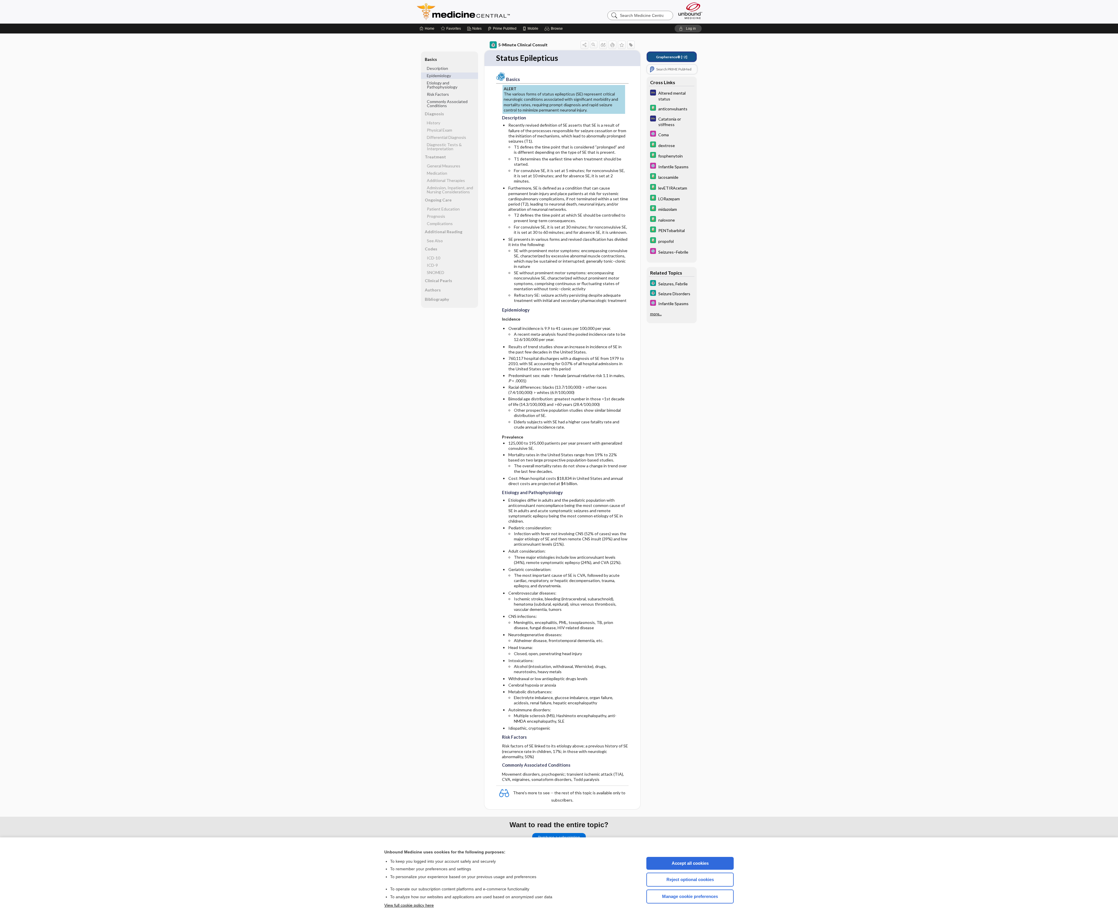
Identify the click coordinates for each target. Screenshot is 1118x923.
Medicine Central (489, 11)
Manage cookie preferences (690, 896)
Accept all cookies (690, 863)
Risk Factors (438, 94)
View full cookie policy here (409, 905)
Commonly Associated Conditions (447, 103)
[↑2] (671, 57)
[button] (554, 28)
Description (437, 68)
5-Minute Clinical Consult (523, 44)
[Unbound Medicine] (690, 10)
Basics (431, 59)
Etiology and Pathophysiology (442, 84)
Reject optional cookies (690, 879)
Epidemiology (439, 75)
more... (656, 314)
